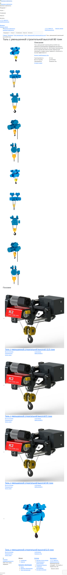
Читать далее (8, 355)
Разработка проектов (41, 565)
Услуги (36, 558)
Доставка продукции (41, 570)
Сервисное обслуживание (39, 567)
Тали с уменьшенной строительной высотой (35, 35)
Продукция (10, 35)
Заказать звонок (4, 27)
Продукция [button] (6, 32)
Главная (5, 35)
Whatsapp (2, 25)
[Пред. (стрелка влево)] (0, 574)
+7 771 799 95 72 (4, 20)
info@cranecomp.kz (4, 22)
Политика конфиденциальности (8, 560)
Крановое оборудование (27, 568)
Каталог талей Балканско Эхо (41, 55)
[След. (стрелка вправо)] (1, 574)
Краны (22, 567)
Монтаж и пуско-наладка (42, 560)
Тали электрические (18, 35)
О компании (3, 13)
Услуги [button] (1, 10)
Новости (2, 15)
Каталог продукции (25, 565)
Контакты (2, 18)
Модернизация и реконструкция (40, 562)
